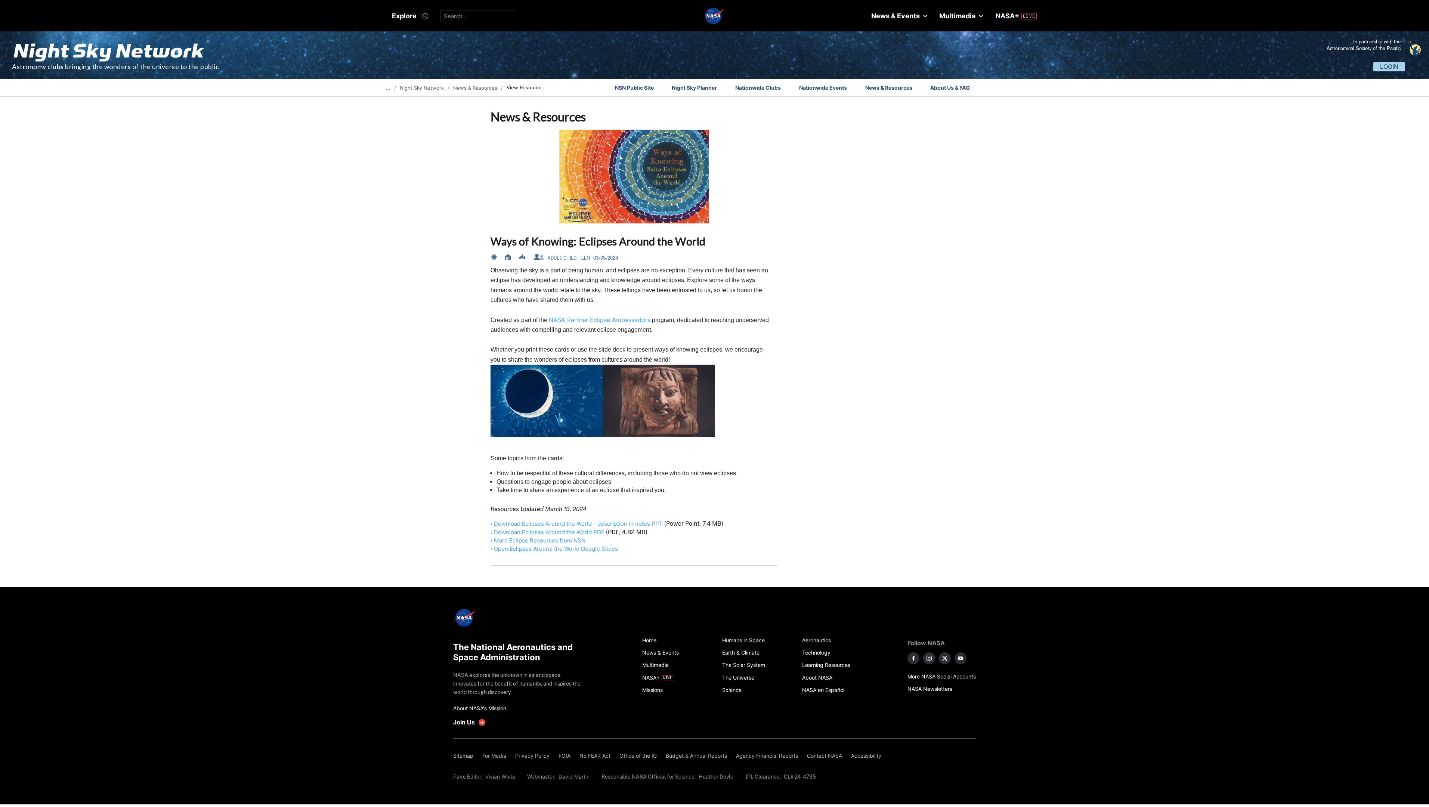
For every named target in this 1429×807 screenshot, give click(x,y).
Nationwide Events (823, 87)
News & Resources (888, 87)
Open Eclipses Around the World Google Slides (556, 548)
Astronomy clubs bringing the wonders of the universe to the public (115, 67)
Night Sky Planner (694, 87)
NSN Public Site (634, 87)
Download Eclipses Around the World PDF (549, 532)
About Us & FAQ (950, 87)
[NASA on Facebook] (913, 658)
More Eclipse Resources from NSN (539, 540)
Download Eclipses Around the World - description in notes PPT (579, 523)
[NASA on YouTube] (960, 658)
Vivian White (500, 776)
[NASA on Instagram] (929, 658)
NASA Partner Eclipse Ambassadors (599, 320)
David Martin (574, 776)
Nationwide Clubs (758, 87)
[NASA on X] (945, 658)
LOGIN (1389, 66)
